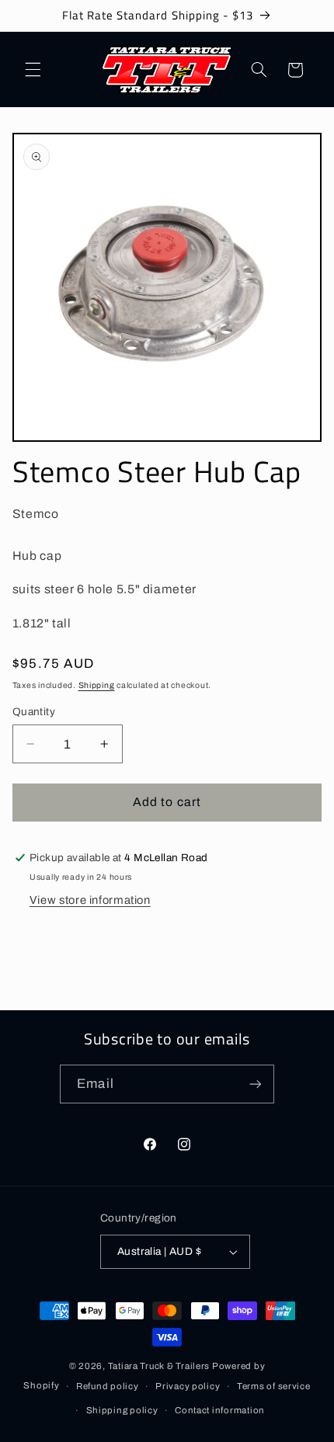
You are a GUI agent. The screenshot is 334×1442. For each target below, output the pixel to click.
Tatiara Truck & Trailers (159, 1366)
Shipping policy (122, 1410)
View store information (90, 900)
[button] (32, 70)
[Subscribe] (255, 1084)
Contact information (220, 1410)
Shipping (96, 685)
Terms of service (274, 1386)
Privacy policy (187, 1386)
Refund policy (107, 1386)
